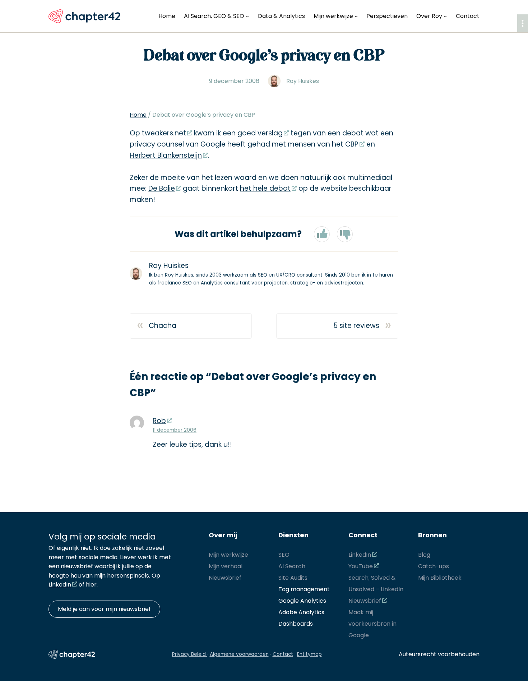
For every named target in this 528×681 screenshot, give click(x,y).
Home (138, 115)
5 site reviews (356, 325)
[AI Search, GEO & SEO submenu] (247, 16)
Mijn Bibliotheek (440, 578)
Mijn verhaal (225, 566)
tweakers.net (164, 133)
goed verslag (260, 133)
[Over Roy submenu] (445, 16)
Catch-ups (433, 566)
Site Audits (292, 578)
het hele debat (265, 188)
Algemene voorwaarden (239, 654)
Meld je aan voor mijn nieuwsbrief (104, 609)
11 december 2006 (174, 430)
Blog (424, 555)
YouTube (360, 566)
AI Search (291, 566)
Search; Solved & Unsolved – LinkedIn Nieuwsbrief (375, 589)
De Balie (161, 188)
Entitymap (309, 654)
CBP (351, 144)
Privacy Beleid (189, 654)
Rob (159, 421)
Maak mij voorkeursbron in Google (372, 623)
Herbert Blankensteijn (166, 155)
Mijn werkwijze (228, 555)
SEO (284, 555)
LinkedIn (59, 584)
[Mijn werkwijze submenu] (356, 16)
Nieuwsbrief (225, 578)
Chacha (162, 325)
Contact (283, 654)
